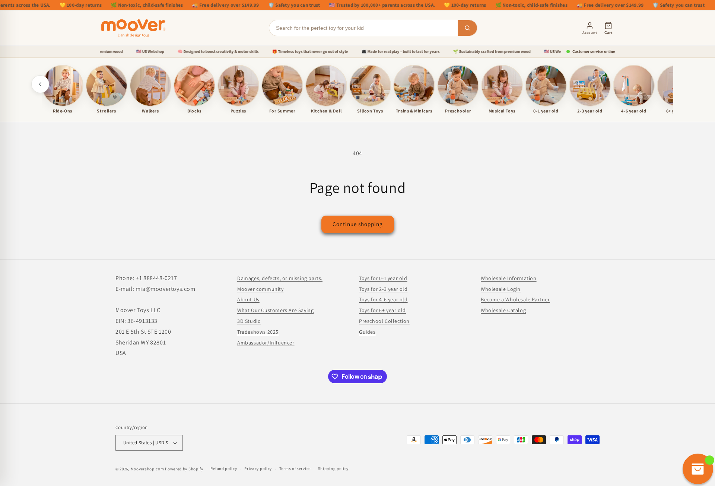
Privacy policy (258, 468)
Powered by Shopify (184, 468)
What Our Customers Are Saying (275, 310)
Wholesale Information (509, 278)
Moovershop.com (147, 468)
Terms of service (295, 468)
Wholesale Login (501, 289)
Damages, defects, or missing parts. (279, 278)
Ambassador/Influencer (266, 342)
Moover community (260, 289)
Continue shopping (358, 224)
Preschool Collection (384, 321)
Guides (367, 331)
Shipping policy (333, 468)
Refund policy (223, 468)
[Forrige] (40, 84)
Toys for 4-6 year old (383, 299)
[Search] (467, 28)
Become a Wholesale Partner (515, 299)
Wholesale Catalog (503, 310)
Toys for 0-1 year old (383, 278)
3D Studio (249, 321)
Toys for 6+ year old (382, 310)
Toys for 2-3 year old (383, 289)
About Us (248, 299)
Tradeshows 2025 (258, 331)
